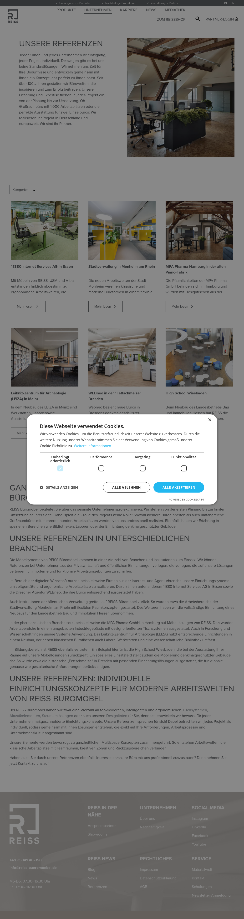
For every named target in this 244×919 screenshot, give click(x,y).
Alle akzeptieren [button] (179, 487)
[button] (59, 487)
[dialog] (122, 459)
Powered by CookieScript (186, 499)
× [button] (209, 420)
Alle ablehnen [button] (126, 487)
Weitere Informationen (92, 445)
